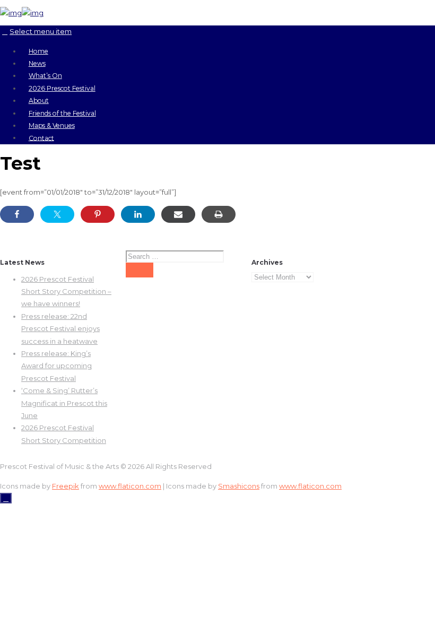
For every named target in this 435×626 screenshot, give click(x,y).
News (37, 63)
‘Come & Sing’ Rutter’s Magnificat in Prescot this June (64, 403)
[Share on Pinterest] (98, 214)
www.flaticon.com (130, 486)
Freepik (65, 486)
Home (38, 51)
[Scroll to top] (6, 498)
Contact (41, 138)
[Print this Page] (219, 214)
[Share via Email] (178, 214)
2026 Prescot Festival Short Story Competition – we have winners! (66, 291)
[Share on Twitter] (57, 214)
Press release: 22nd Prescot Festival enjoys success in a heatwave (60, 328)
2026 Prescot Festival (62, 88)
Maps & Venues (52, 125)
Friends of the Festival (62, 113)
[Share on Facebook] (17, 214)
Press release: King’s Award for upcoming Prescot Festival (56, 365)
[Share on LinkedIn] (138, 214)
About (39, 101)
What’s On (45, 76)
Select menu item (41, 31)
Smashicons (238, 486)
